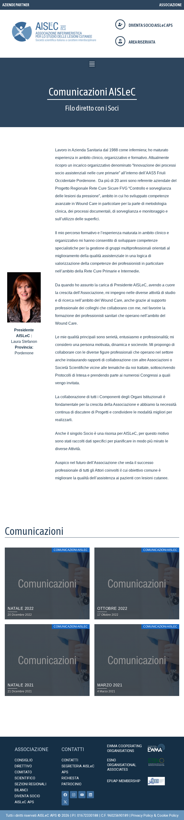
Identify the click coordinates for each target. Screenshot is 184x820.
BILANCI (21, 790)
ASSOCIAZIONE (170, 5)
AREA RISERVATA (142, 42)
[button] (92, 64)
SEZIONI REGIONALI (30, 784)
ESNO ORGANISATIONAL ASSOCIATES (121, 765)
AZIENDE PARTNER (15, 5)
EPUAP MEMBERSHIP (123, 781)
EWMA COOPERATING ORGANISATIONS (124, 748)
